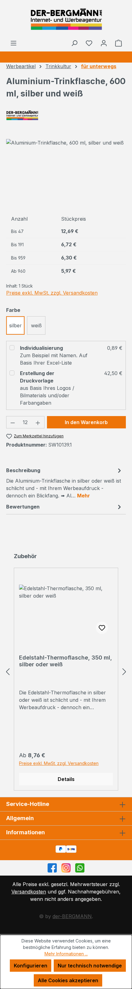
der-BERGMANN (72, 916)
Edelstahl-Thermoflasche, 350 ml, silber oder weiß (65, 661)
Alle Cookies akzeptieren (68, 980)
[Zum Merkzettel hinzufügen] (102, 628)
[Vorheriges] (7, 671)
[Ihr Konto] (103, 43)
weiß (36, 325)
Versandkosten (28, 892)
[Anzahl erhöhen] (38, 422)
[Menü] (13, 43)
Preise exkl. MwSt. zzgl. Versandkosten (52, 293)
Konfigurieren (30, 965)
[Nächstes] (124, 671)
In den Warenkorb (86, 422)
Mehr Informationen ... (66, 953)
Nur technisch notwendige (90, 965)
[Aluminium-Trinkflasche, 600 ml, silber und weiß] (65, 142)
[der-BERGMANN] (66, 115)
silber (15, 325)
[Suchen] (74, 43)
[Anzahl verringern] (12, 422)
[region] (66, 173)
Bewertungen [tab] (23, 507)
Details (66, 779)
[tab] (64, 482)
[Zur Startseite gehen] (66, 19)
